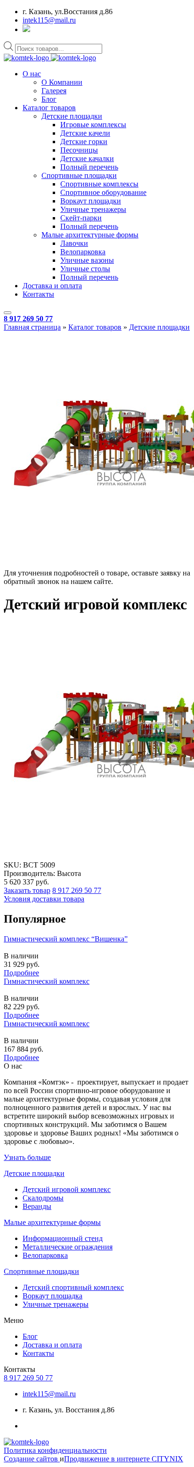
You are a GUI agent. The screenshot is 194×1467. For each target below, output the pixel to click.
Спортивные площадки (79, 175)
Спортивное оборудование (103, 192)
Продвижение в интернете (108, 1459)
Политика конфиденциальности (55, 1450)
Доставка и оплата (52, 286)
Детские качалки (87, 158)
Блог (49, 99)
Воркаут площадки (90, 201)
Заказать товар (27, 890)
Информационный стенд (63, 1238)
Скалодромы (43, 1198)
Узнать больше (27, 1157)
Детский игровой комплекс (67, 1189)
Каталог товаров (49, 108)
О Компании (61, 82)
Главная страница (32, 327)
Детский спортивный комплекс (73, 1287)
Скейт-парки (81, 218)
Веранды (37, 1206)
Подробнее (21, 973)
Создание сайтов (32, 1459)
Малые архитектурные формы (89, 235)
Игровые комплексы (93, 125)
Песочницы (79, 150)
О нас (32, 74)
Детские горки (83, 142)
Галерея (53, 91)
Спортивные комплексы (99, 184)
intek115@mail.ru (49, 20)
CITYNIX (167, 1459)
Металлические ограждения (68, 1247)
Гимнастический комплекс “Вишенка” (66, 939)
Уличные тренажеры (93, 209)
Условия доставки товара (44, 899)
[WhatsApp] (26, 29)
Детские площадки (71, 116)
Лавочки (74, 243)
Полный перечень (89, 167)
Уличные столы (85, 269)
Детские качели (85, 133)
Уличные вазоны (87, 260)
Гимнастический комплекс (46, 981)
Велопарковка (82, 252)
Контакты (38, 294)
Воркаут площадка (52, 1296)
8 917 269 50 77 (28, 319)
